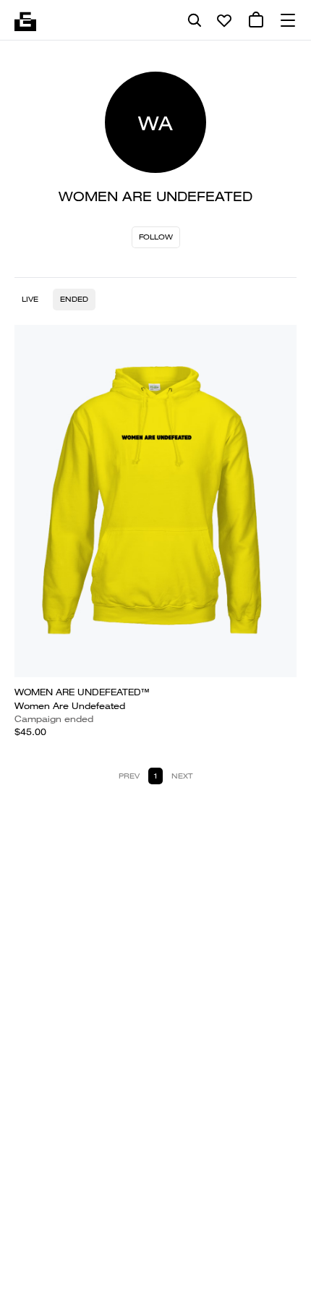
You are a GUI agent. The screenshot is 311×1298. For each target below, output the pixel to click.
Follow (156, 237)
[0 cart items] (256, 20)
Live (30, 299)
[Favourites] (224, 20)
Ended (74, 299)
